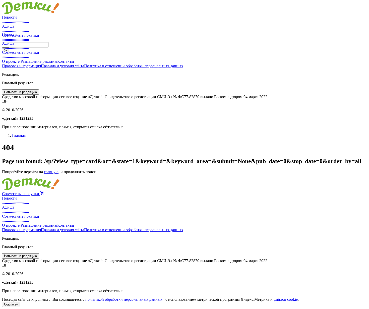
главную (51, 172)
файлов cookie (286, 299)
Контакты (65, 61)
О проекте (11, 61)
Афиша (8, 26)
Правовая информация (21, 66)
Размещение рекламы (39, 61)
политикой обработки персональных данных (124, 299)
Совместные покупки (20, 52)
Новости (9, 17)
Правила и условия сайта (62, 66)
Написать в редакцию (20, 92)
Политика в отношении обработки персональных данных (133, 66)
